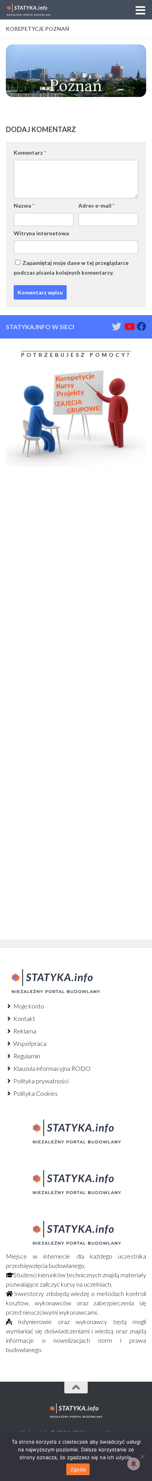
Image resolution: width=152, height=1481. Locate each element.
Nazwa (24, 205)
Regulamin (26, 1056)
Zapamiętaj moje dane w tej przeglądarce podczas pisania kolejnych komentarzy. (71, 267)
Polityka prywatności (40, 1080)
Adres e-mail (96, 205)
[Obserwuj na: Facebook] (141, 326)
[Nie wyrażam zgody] (142, 1456)
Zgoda (78, 1469)
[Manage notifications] (133, 1464)
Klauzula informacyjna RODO (51, 1068)
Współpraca (29, 1043)
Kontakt (23, 1018)
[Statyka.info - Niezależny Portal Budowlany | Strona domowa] (36, 9)
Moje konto (28, 1006)
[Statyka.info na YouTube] (129, 326)
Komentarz (30, 152)
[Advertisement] (54, 538)
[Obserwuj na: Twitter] (116, 326)
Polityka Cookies (35, 1093)
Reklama (24, 1031)
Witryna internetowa (41, 233)
